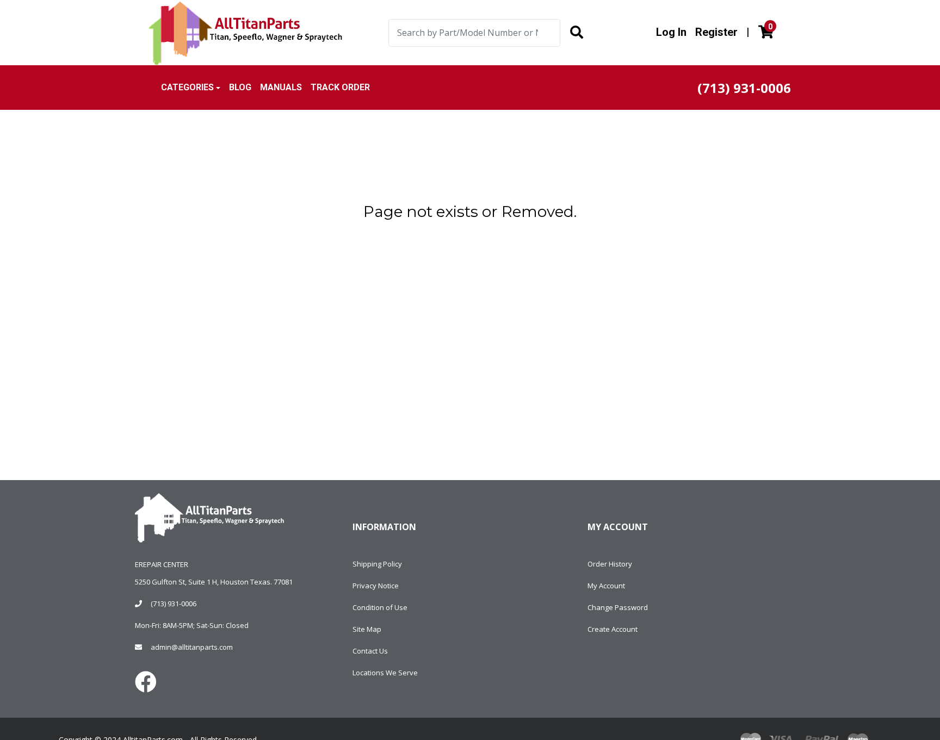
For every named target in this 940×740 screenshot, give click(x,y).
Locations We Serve (385, 672)
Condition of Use (379, 607)
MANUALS (281, 87)
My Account (606, 585)
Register (716, 32)
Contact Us (370, 651)
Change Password (618, 607)
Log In (671, 32)
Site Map (366, 629)
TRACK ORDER (340, 87)
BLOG (240, 87)
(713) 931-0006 (173, 603)
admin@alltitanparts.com (192, 647)
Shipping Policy (377, 564)
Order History (610, 564)
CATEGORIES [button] (187, 87)
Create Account (613, 629)
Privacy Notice (375, 585)
